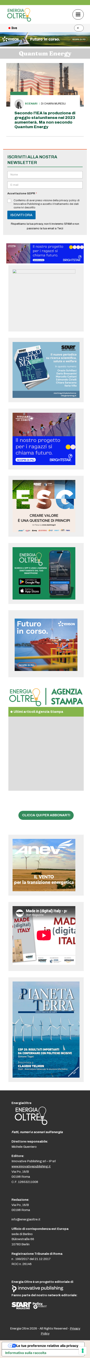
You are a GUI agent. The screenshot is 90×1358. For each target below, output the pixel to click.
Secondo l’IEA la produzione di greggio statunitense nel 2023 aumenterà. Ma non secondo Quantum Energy (44, 120)
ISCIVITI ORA (21, 215)
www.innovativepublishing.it (31, 1166)
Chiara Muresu (55, 103)
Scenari (31, 103)
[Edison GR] (45, 45)
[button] (78, 14)
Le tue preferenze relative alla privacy (47, 1346)
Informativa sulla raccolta (25, 1353)
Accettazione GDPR (22, 193)
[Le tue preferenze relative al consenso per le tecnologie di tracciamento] (83, 1351)
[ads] (45, 262)
